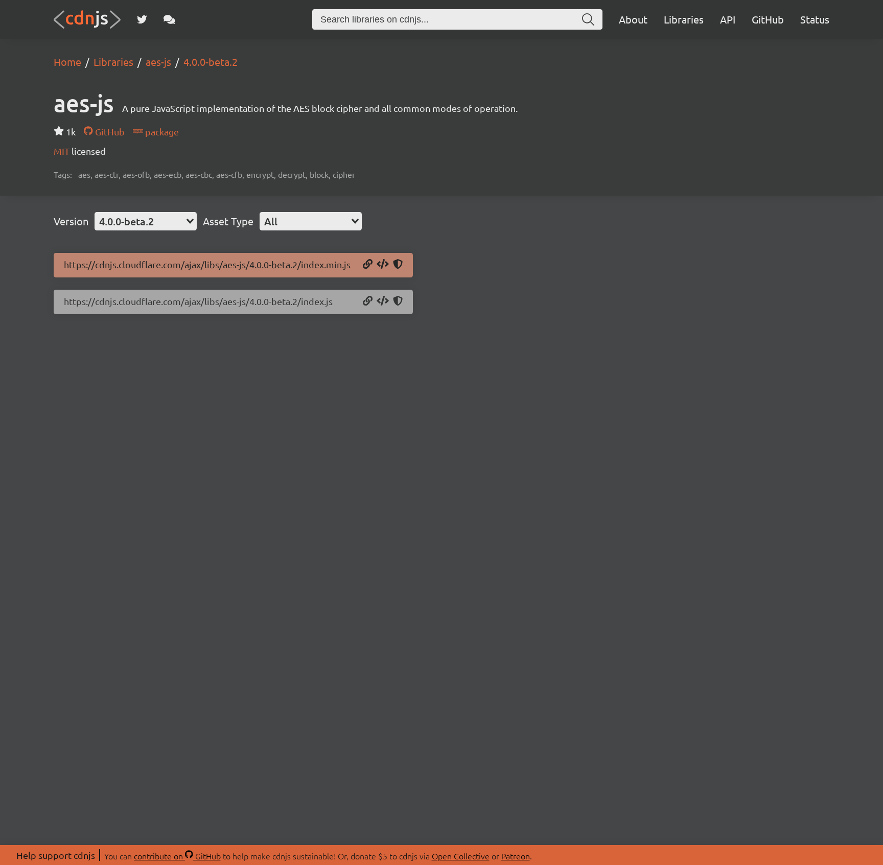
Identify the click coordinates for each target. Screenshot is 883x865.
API (727, 19)
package (161, 131)
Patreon (515, 855)
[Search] (588, 19)
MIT (63, 151)
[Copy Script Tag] (383, 264)
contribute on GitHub (177, 855)
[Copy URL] (368, 264)
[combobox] (146, 221)
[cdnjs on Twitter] (142, 19)
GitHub (768, 19)
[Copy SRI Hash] (398, 264)
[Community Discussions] (169, 19)
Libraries (684, 19)
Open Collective (461, 855)
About (633, 19)
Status (814, 19)
